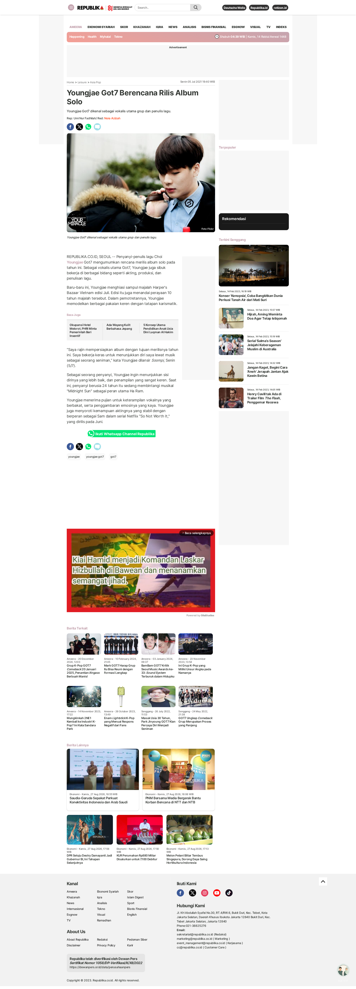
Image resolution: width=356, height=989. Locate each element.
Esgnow (72, 914)
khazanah (141, 27)
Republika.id (259, 7)
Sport (130, 903)
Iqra (99, 897)
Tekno (118, 36)
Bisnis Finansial (213, 27)
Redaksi (102, 939)
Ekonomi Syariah (101, 27)
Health (92, 36)
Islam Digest (135, 897)
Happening (76, 36)
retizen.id (280, 7)
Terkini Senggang (232, 240)
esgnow (238, 27)
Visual (101, 914)
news (173, 27)
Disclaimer (73, 945)
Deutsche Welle (234, 7)
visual (255, 27)
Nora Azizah (112, 118)
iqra (159, 27)
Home (70, 82)
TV (268, 27)
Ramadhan (104, 920)
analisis (189, 27)
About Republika (78, 939)
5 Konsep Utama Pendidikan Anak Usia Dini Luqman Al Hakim (158, 328)
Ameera (72, 891)
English (132, 914)
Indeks (281, 27)
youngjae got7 (95, 456)
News (70, 903)
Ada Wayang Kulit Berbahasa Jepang (119, 326)
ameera (75, 27)
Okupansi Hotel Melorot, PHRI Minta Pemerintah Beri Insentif (83, 330)
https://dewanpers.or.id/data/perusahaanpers (100, 967)
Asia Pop (95, 82)
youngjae (74, 456)
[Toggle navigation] (71, 7)
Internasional (75, 908)
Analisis (102, 903)
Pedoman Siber (137, 939)
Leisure (82, 82)
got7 (113, 456)
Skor (130, 891)
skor (124, 27)
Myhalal (105, 36)
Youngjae (75, 262)
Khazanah (73, 897)
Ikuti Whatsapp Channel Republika (124, 434)
